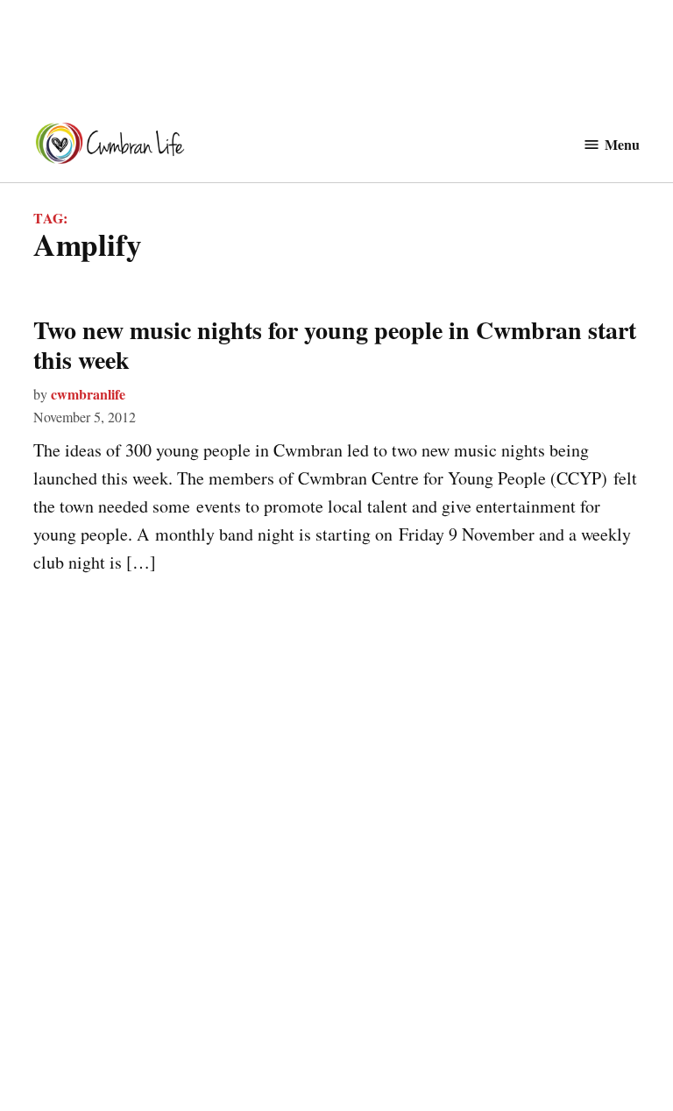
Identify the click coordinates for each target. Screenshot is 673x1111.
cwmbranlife (88, 394)
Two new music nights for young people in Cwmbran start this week (334, 345)
